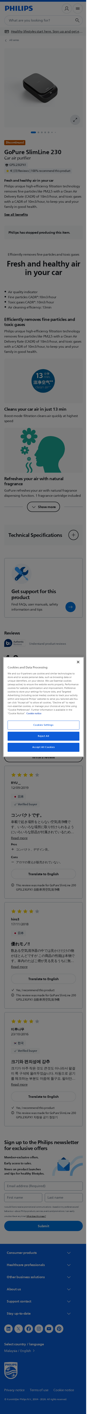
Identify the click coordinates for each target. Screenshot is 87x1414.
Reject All (42, 736)
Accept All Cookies (42, 747)
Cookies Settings (42, 725)
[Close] (75, 662)
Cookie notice (65, 713)
